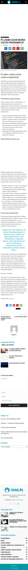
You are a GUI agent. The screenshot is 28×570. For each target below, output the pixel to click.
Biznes (2, 540)
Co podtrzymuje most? (20, 316)
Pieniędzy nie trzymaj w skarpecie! (16, 513)
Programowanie (5, 37)
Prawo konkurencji (6, 554)
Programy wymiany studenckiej (10, 557)
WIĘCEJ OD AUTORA (8, 345)
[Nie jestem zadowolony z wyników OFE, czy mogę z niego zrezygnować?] (4, 521)
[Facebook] (10, 503)
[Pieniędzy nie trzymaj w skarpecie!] (4, 514)
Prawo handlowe (5, 552)
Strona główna (4, 35)
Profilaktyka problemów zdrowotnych (12, 559)
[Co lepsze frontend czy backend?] (4, 357)
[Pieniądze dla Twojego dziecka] (4, 528)
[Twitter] (18, 503)
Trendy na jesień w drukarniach (8, 427)
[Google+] (14, 503)
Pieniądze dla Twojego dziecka (18, 527)
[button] (26, 2)
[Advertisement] (14, 19)
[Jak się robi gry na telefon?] (4, 364)
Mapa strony (14, 565)
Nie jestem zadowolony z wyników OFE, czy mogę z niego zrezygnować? (17, 521)
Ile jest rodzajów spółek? (7, 438)
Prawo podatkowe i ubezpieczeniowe (11, 550)
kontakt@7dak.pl (19, 499)
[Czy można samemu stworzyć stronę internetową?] (4, 350)
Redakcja (5, 45)
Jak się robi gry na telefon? (17, 363)
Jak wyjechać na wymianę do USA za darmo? (6, 318)
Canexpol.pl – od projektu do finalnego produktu (12, 423)
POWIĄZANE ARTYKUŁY (8, 342)
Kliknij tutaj (11, 298)
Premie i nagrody (5, 543)
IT (1, 37)
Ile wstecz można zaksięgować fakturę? (11, 419)
